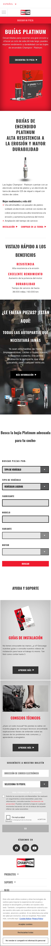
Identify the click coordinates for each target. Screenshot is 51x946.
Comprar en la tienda (32, 226)
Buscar (25, 563)
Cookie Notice (25, 919)
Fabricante (8, 496)
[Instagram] (25, 848)
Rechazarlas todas (25, 932)
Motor (5, 545)
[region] (25, 918)
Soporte (8, 882)
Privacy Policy (37, 919)
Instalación (9, 226)
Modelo (6, 512)
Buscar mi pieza (25, 20)
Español (8, 4)
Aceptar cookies (26, 924)
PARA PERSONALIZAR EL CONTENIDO (27, 792)
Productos (10, 874)
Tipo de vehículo (11, 480)
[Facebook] (16, 848)
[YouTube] (34, 848)
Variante (7, 529)
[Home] (25, 12)
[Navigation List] (4, 12)
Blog (6, 890)
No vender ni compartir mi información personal (25, 940)
